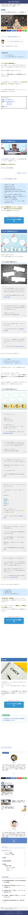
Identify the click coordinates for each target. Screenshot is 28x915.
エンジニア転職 (15, 852)
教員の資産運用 (14, 860)
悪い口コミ (9, 102)
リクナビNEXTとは (8, 99)
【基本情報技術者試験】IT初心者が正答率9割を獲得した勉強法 (15, 881)
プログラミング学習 (15, 854)
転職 (10, 747)
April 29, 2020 (7, 296)
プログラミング (14, 850)
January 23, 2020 (19, 346)
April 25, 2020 (16, 314)
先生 (3, 747)
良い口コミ (9, 104)
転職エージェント (10, 869)
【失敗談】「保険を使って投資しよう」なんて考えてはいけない (14, 896)
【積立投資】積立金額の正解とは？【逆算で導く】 (14, 901)
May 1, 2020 (15, 450)
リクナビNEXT (4, 159)
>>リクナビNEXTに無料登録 (14, 220)
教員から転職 (15, 865)
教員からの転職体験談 (11, 867)
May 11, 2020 (14, 577)
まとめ (5, 106)
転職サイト (9, 870)
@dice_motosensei (12, 36)
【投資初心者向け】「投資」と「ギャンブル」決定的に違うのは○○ (14, 891)
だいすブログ (14, 2)
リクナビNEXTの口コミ (9, 101)
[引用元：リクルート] (22, 172)
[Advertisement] (14, 124)
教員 (6, 747)
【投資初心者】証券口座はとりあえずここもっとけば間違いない (14, 886)
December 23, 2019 (8, 433)
